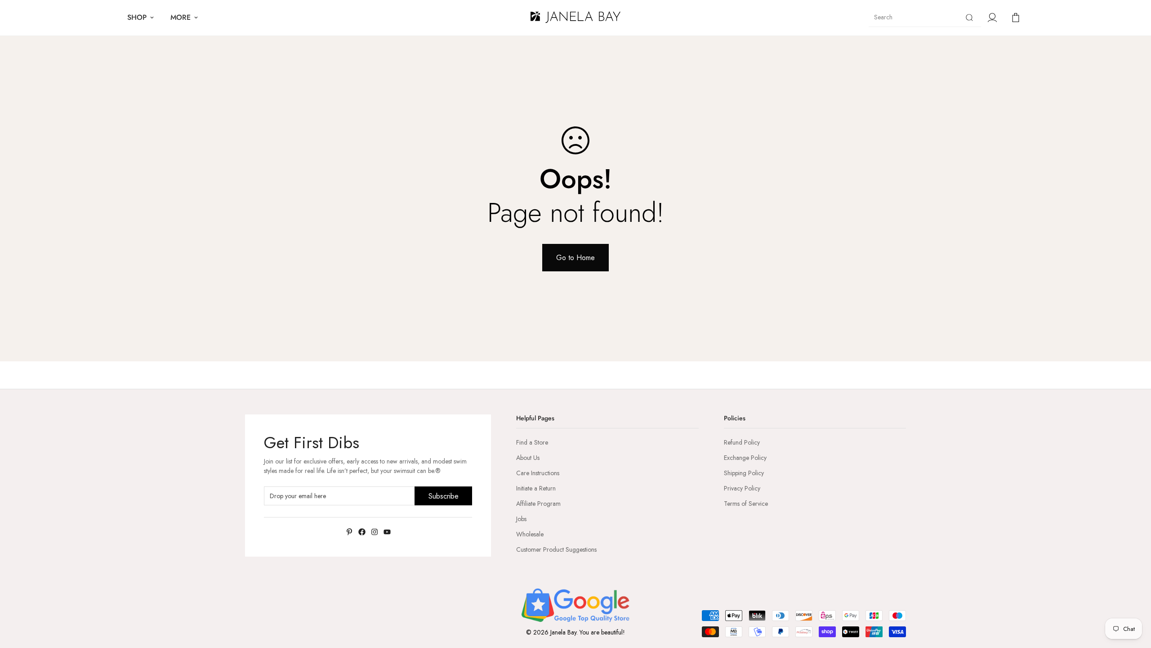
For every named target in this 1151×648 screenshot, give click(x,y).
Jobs (521, 518)
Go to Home (575, 257)
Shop (137, 17)
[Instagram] (374, 532)
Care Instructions (537, 472)
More (180, 17)
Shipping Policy (744, 472)
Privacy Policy (742, 488)
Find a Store (532, 442)
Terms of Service (746, 503)
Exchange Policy (745, 457)
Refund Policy (742, 442)
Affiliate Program (538, 503)
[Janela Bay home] (575, 17)
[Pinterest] (349, 532)
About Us (528, 457)
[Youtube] (387, 532)
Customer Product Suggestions (556, 549)
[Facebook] (362, 532)
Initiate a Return (536, 488)
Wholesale (530, 534)
